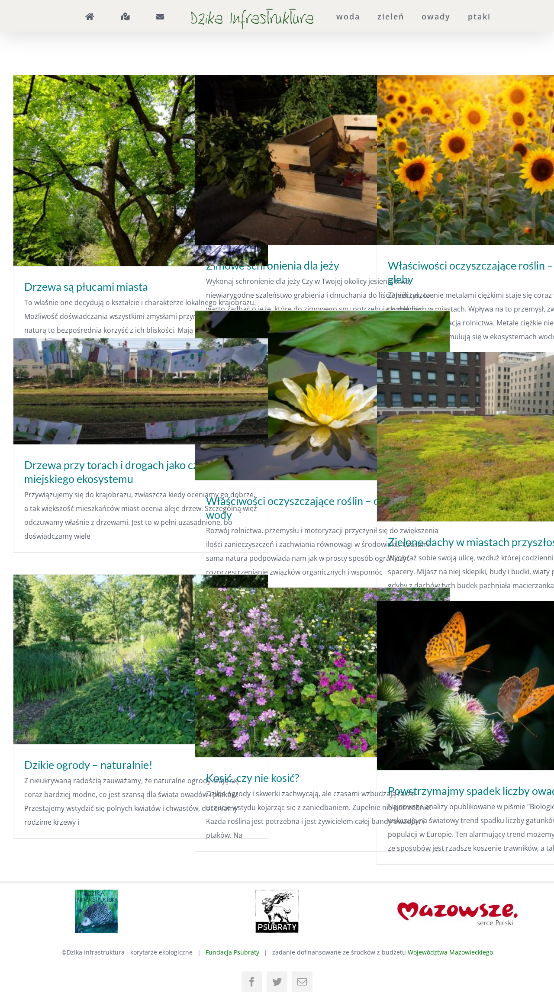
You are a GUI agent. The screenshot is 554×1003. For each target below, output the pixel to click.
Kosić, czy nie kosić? (252, 777)
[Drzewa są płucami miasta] (140, 170)
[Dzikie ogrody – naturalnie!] (140, 659)
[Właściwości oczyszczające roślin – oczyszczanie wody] (322, 395)
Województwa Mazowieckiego (450, 952)
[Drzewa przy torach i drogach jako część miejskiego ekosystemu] (140, 391)
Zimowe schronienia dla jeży (272, 265)
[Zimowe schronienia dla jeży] (322, 160)
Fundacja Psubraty (232, 952)
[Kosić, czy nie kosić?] (322, 672)
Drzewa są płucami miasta (86, 286)
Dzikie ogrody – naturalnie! (88, 764)
